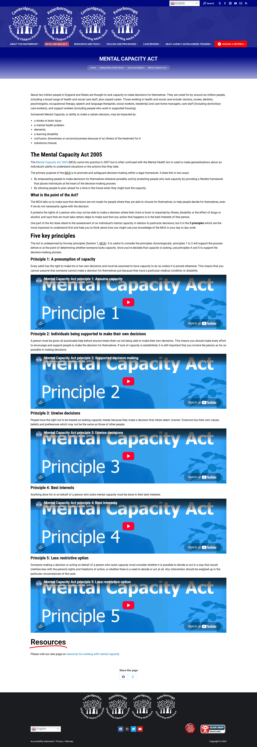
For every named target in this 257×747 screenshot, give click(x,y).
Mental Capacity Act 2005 (52, 162)
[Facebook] (123, 676)
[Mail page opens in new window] (240, 3)
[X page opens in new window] (219, 3)
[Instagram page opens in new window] (230, 3)
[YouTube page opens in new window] (235, 3)
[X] (132, 676)
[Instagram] (127, 729)
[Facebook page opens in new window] (225, 3)
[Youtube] (140, 729)
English (180, 3)
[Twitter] (133, 729)
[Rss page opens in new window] (246, 3)
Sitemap (69, 741)
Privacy (59, 741)
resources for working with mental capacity (92, 654)
